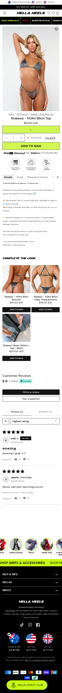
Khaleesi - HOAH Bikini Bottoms (16, 298)
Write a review (31, 392)
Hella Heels (10, 610)
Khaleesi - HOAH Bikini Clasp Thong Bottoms (46, 298)
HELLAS (7, 582)
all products (22, 114)
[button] (4, 13)
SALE (25, 20)
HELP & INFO (10, 574)
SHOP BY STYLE (41, 20)
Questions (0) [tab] (45, 411)
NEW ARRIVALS (10, 20)
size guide (50, 137)
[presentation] (31, 68)
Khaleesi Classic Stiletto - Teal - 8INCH (16, 347)
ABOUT (6, 590)
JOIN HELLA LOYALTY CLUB (31, 7)
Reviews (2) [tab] (17, 411)
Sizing (20, 177)
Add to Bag (16, 309)
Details (8, 177)
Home (11, 114)
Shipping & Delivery (37, 177)
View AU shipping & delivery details (39, 660)
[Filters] (5, 421)
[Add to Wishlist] (56, 29)
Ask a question (31, 398)
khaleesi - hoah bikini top (41, 114)
